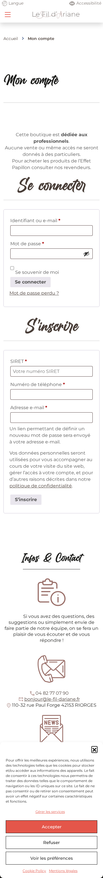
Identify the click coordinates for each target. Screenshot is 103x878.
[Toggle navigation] (7, 14)
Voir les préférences (51, 858)
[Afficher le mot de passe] (86, 254)
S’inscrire (26, 499)
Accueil (10, 38)
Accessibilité (88, 3)
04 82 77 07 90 (52, 693)
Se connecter (30, 282)
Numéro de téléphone (37, 384)
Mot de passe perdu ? (34, 293)
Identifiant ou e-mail (48, 220)
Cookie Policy (34, 871)
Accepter (52, 826)
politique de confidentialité (40, 486)
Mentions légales (63, 871)
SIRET (18, 361)
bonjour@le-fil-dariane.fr (52, 699)
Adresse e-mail (41, 407)
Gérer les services (50, 811)
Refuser (51, 842)
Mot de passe (39, 243)
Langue (15, 3)
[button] (94, 749)
